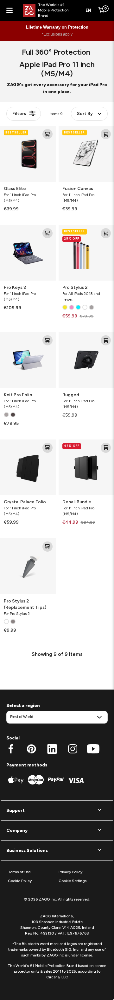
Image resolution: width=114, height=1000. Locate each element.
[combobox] (88, 10)
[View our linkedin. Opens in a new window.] (52, 749)
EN (88, 10)
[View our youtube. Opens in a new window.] (93, 749)
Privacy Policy (70, 872)
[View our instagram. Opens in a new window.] (73, 749)
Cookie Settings (72, 881)
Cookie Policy (20, 881)
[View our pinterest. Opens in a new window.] (31, 749)
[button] (57, 810)
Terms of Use (19, 872)
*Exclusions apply (57, 34)
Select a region (23, 705)
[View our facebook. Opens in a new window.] (11, 749)
